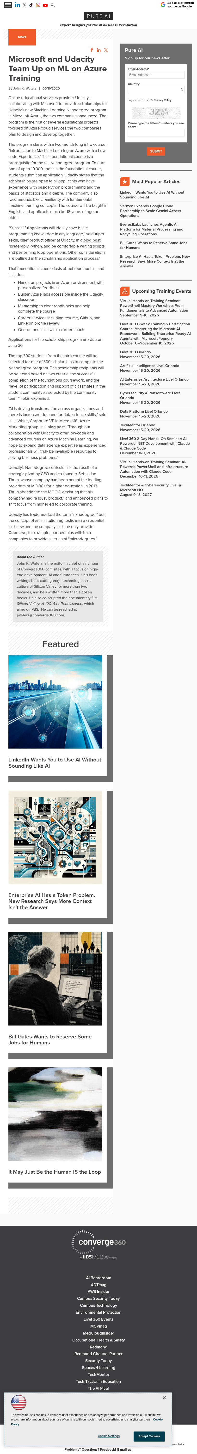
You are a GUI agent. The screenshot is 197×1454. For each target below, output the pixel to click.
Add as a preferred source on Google (180, 4)
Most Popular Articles (156, 182)
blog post (92, 240)
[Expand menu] (8, 5)
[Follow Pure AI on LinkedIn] (17, 5)
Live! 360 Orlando (135, 352)
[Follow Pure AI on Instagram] (38, 5)
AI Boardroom (98, 1277)
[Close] (164, 1397)
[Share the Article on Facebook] (90, 50)
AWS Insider (98, 1291)
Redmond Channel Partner (98, 1353)
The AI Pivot (98, 1388)
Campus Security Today (98, 1298)
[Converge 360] (98, 1243)
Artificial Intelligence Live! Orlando (149, 365)
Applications (19, 339)
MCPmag (98, 1326)
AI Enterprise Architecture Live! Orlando (154, 379)
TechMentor (98, 1374)
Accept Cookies (149, 1436)
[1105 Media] (98, 1257)
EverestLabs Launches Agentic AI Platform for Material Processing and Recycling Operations (151, 229)
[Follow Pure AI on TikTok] (31, 5)
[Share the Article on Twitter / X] (105, 50)
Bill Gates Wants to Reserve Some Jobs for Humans (50, 1040)
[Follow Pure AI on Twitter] (24, 5)
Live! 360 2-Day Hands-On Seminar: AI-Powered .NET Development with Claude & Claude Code (155, 443)
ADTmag (98, 1284)
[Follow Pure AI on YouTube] (45, 5)
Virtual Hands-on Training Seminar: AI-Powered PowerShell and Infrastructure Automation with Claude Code (154, 467)
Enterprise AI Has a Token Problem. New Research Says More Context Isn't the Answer (51, 901)
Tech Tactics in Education (98, 1381)
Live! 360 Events (98, 1319)
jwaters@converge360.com (40, 615)
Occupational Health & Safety (98, 1340)
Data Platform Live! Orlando (144, 411)
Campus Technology (98, 1305)
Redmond (98, 1347)
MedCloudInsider (98, 1333)
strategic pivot (21, 473)
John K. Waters (25, 88)
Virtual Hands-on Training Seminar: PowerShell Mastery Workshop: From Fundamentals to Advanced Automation (154, 306)
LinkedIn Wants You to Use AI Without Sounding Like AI (54, 763)
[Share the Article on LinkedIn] (98, 50)
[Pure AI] (98, 16)
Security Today (98, 1360)
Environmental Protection (99, 1312)
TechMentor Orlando (137, 425)
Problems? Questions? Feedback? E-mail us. (98, 1450)
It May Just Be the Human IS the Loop (54, 1172)
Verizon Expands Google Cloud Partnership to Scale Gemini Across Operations (150, 211)
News (22, 37)
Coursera (16, 532)
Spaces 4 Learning (98, 1367)
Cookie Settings (109, 1436)
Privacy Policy (163, 100)
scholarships (89, 103)
